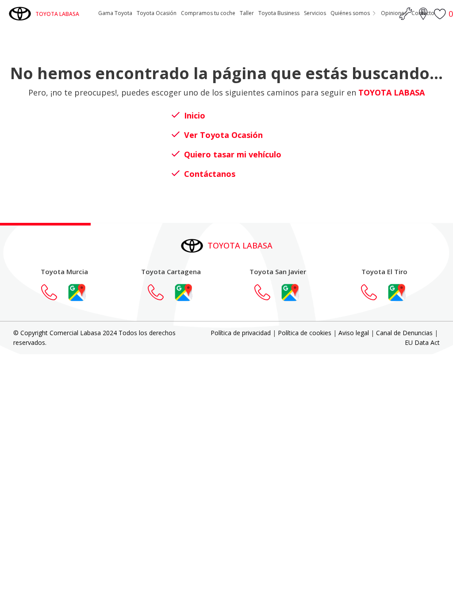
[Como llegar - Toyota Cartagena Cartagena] (184, 292)
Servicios (315, 13)
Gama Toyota (115, 13)
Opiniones (394, 13)
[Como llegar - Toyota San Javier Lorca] (290, 292)
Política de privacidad (241, 333)
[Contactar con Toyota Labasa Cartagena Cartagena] (160, 292)
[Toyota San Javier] (266, 292)
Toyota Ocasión (157, 13)
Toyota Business (278, 13)
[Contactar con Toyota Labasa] (53, 292)
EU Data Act (422, 342)
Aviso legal (353, 333)
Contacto (422, 13)
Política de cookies (304, 333)
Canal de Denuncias (404, 333)
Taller (247, 13)
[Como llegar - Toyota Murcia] (77, 292)
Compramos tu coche (208, 13)
